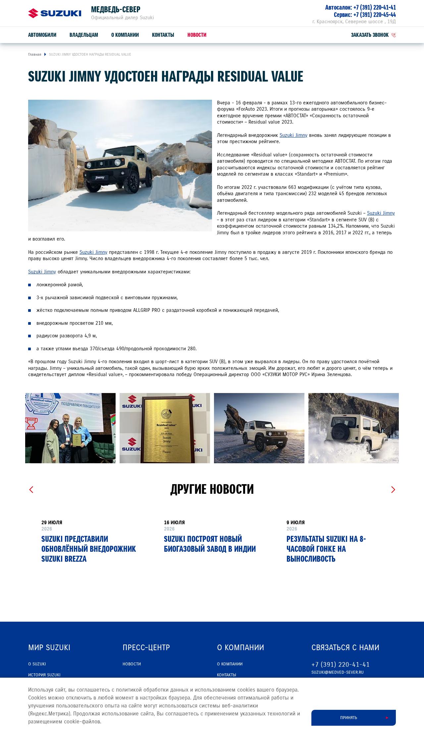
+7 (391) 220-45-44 (374, 15)
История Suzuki (44, 675)
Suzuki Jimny (293, 135)
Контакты (163, 35)
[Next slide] (393, 489)
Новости (196, 35)
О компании (125, 35)
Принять (348, 717)
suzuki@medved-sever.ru (337, 672)
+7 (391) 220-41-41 (374, 7)
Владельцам (84, 35)
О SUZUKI (37, 664)
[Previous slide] (30, 489)
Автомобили (42, 35)
